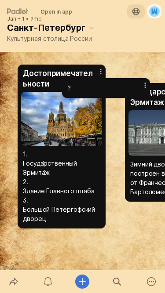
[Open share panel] (14, 281)
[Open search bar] (117, 281)
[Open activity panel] (48, 281)
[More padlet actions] (151, 281)
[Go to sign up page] (154, 11)
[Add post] (82, 281)
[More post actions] (139, 89)
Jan (11, 19)
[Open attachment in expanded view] (61, 119)
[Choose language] (136, 11)
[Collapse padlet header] (91, 27)
